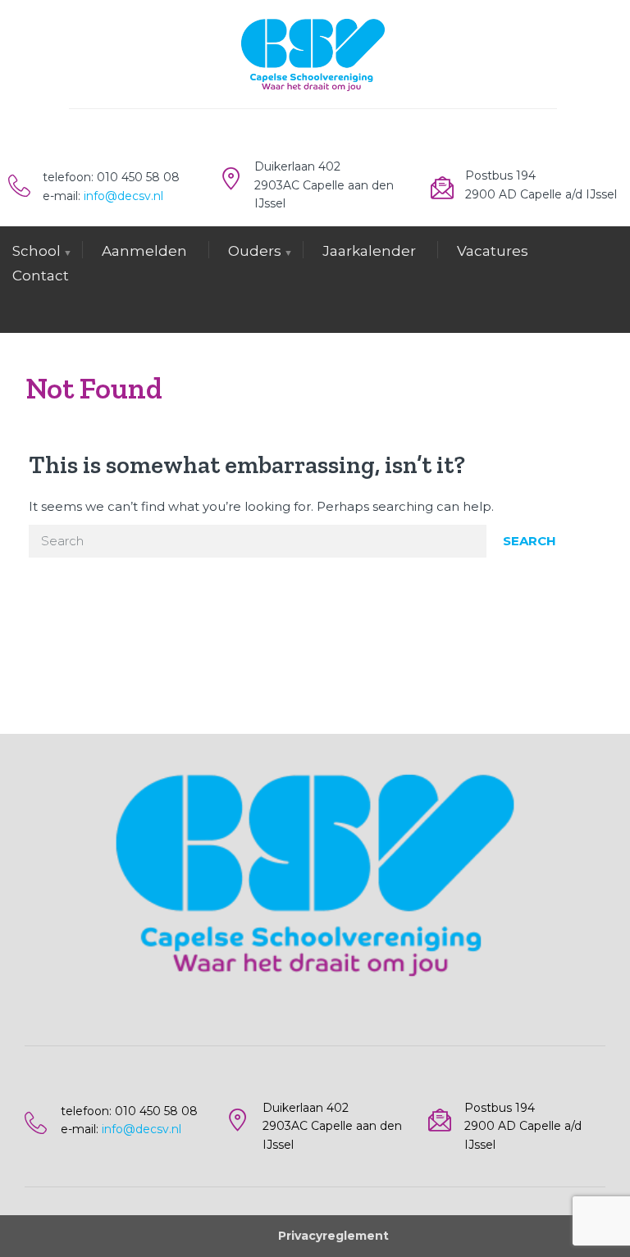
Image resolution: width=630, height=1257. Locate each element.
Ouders (254, 251)
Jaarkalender (369, 251)
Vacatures (492, 251)
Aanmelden (144, 251)
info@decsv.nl (123, 196)
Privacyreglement (333, 1235)
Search (529, 541)
